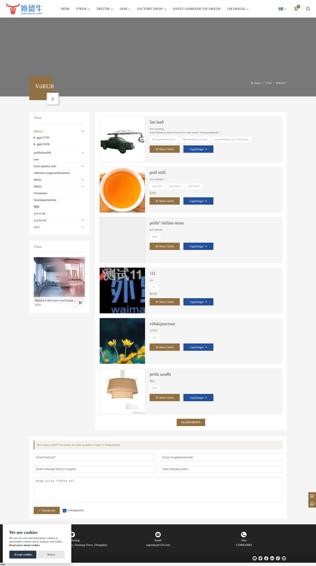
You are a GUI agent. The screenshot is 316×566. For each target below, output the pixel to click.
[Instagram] (284, 558)
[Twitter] (260, 558)
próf (155, 388)
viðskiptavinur (162, 323)
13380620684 (244, 544)
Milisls (37, 179)
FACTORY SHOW (150, 9)
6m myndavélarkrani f (164, 139)
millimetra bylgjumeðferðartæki (52, 172)
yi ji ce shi (39, 213)
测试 (37, 206)
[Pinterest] (278, 558)
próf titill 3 (194, 186)
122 (154, 337)
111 (153, 273)
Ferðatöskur (40, 193)
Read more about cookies (24, 545)
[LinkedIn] (272, 558)
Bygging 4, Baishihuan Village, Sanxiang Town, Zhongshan (72, 544)
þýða (155, 236)
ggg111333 (43, 137)
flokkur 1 (39, 131)
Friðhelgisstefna (75, 510)
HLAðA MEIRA (191, 422)
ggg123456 (43, 144)
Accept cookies (23, 554)
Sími (244, 540)
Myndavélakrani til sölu (195, 139)
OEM (123, 9)
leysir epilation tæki (45, 166)
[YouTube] (254, 558)
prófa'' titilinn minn (167, 223)
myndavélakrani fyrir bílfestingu (231, 139)
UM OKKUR (236, 9)
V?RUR (81, 9)
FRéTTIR (103, 9)
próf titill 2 (175, 186)
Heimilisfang (72, 540)
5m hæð (157, 122)
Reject (51, 554)
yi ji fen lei (40, 220)
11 (154, 287)
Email (158, 540)
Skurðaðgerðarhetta (45, 200)
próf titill (158, 172)
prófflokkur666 (42, 152)
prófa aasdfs (160, 374)
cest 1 (37, 227)
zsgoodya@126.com (158, 544)
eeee (36, 159)
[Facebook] (266, 558)
